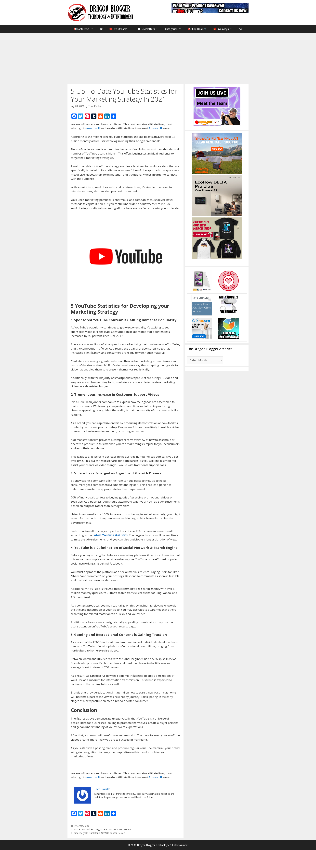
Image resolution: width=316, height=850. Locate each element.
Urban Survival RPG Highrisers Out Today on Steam (102, 829)
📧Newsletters (146, 28)
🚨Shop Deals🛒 (197, 28)
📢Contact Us (81, 28)
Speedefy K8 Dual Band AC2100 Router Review (99, 833)
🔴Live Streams (118, 28)
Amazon (91, 128)
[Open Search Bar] (240, 29)
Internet (78, 825)
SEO (87, 825)
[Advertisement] (158, 58)
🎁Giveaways (221, 28)
